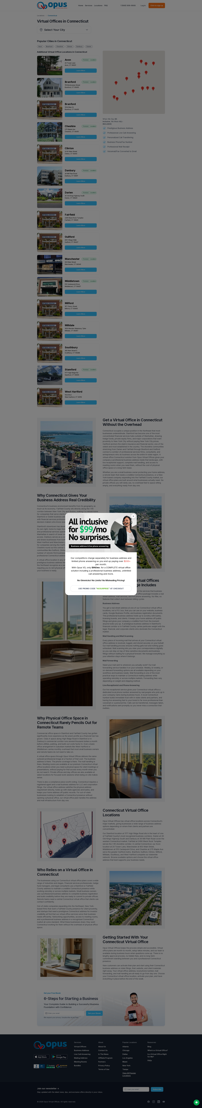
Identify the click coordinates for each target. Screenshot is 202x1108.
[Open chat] (196, 1102)
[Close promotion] (133, 516)
